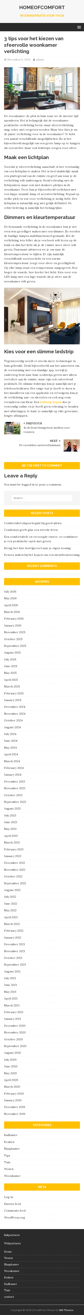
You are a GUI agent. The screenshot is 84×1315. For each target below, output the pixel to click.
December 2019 (14, 1107)
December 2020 (14, 1026)
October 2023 (13, 795)
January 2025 (12, 700)
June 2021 (10, 985)
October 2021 (13, 958)
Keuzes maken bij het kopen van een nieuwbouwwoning (42, 555)
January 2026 (12, 625)
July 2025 (10, 659)
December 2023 (14, 781)
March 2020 (12, 1086)
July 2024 (10, 734)
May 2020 (10, 1073)
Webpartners (12, 1243)
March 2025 (12, 686)
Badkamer (11, 1135)
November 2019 (14, 1114)
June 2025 (10, 666)
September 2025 (15, 646)
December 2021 (14, 944)
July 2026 (10, 591)
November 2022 (14, 870)
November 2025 (14, 632)
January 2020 (13, 1100)
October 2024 (13, 720)
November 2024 (14, 713)
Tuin (7, 1162)
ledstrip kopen (51, 402)
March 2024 (12, 761)
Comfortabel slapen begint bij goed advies (33, 523)
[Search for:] (42, 498)
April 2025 (11, 680)
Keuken (9, 1142)
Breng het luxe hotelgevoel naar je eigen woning (37, 548)
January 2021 (12, 1019)
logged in (28, 484)
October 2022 (13, 876)
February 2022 (13, 930)
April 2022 (11, 917)
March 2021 (12, 1005)
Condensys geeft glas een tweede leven (31, 530)
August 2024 (12, 727)
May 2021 (10, 992)
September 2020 (15, 1046)
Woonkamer (12, 1176)
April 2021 (11, 998)
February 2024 (14, 768)
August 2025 (12, 652)
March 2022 (12, 924)
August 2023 (12, 808)
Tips (7, 1155)
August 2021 (12, 971)
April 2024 (11, 754)
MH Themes (66, 1310)
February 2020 (14, 1093)
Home (8, 1251)
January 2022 (12, 937)
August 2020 (12, 1053)
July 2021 (10, 978)
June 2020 (11, 1066)
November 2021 (14, 951)
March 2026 (12, 612)
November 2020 (15, 1032)
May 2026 (10, 598)
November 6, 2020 (18, 59)
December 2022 (14, 863)
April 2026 (11, 605)
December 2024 (14, 707)
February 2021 (13, 1012)
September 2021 (15, 964)
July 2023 (10, 815)
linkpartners (12, 1235)
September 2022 (15, 883)
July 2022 (10, 897)
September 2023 (15, 802)
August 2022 (12, 890)
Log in (8, 1197)
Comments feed (14, 1210)
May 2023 (10, 829)
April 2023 (11, 836)
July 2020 (10, 1059)
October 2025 (13, 639)
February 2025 (14, 693)
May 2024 (10, 747)
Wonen (8, 1169)
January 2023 (12, 856)
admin (40, 59)
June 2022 (10, 903)
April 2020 (11, 1080)
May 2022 (10, 910)
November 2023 (14, 788)
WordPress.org (14, 1217)
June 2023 (10, 822)
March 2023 (12, 842)
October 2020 (13, 1039)
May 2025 (10, 673)
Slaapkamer (12, 1148)
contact (9, 1297)
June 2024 (10, 741)
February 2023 (13, 849)
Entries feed (12, 1204)
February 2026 (14, 618)
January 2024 (12, 774)
